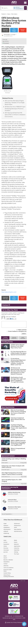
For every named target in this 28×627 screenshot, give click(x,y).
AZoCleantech (7, 529)
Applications (17, 546)
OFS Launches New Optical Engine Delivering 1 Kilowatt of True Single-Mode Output (15, 102)
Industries (16, 548)
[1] (5, 346)
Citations (5, 305)
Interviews (6, 550)
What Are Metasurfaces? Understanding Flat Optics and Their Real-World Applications (18, 435)
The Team (16, 554)
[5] (5, 379)
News (8, 14)
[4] (5, 369)
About (5, 556)
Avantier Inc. (7, 483)
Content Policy (7, 573)
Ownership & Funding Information (9, 575)
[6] (5, 450)
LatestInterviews (22, 338)
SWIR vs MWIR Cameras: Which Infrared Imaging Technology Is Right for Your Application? (18, 443)
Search (5, 558)
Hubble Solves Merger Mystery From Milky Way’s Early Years (17, 346)
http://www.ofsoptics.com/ (8, 292)
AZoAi (15, 527)
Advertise (6, 565)
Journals (6, 552)
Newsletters (7, 561)
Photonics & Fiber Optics (14, 507)
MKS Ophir (6, 469)
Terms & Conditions (8, 567)
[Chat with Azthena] (24, 624)
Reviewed (6, 43)
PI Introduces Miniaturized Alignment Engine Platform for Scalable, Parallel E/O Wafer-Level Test (18, 361)
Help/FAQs (16, 550)
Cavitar (6, 462)
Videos (5, 546)
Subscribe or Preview (13, 494)
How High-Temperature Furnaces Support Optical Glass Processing (12, 473)
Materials (16, 544)
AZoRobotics (7, 527)
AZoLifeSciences (18, 531)
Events (15, 542)
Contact (5, 563)
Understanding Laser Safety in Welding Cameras (14, 459)
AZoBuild (6, 531)
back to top (22, 580)
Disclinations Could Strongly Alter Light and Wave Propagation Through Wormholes (18, 379)
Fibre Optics (14, 14)
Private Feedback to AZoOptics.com (17, 331)
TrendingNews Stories (5, 338)
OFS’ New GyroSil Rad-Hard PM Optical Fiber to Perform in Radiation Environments (15, 114)
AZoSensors (17, 523)
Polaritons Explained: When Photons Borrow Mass (18, 419)
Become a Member (8, 560)
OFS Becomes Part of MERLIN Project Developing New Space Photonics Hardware (15, 108)
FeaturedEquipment (14, 338)
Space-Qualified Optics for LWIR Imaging (12, 480)
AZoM (5, 523)
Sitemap (16, 552)
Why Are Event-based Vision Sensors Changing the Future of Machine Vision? (18, 412)
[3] (5, 360)
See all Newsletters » (7, 514)
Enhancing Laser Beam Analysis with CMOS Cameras (13, 466)
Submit (24, 333)
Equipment (6, 544)
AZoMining (6, 533)
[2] (5, 353)
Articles (5, 542)
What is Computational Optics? (18, 449)
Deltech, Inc (7, 476)
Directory (6, 548)
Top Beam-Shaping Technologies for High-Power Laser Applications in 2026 (19, 427)
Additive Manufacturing (14, 492)
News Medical (17, 529)
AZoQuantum (17, 525)
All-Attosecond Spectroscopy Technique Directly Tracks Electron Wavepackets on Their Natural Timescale (18, 371)
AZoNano (6, 525)
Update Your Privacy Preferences (14, 622)
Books (15, 540)
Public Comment (22, 329)
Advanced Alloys (12, 499)
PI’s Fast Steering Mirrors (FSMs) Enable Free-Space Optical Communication (18, 353)
